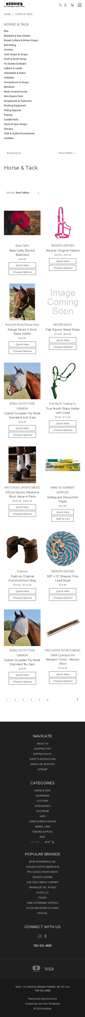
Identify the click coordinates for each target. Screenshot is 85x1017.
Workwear (42, 795)
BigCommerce (49, 998)
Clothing (42, 801)
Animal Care (42, 826)
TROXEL (42, 897)
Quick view (22, 265)
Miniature (9, 86)
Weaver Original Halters (63, 250)
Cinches (8, 49)
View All (42, 913)
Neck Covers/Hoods (15, 91)
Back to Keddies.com (42, 759)
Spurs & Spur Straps (15, 124)
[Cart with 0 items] (72, 5)
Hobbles (9, 77)
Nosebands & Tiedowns (18, 100)
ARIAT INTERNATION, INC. (42, 861)
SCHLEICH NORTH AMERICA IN (42, 866)
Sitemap (42, 769)
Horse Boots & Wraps (16, 82)
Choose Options (22, 272)
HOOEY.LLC (42, 892)
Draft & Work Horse (15, 58)
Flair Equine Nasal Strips (63, 329)
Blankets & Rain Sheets (17, 35)
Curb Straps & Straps (16, 54)
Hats (42, 816)
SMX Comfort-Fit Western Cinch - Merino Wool (63, 659)
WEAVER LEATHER (43, 877)
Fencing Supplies (42, 831)
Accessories (42, 806)
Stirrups (8, 128)
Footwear (42, 811)
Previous (6, 1013)
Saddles (8, 138)
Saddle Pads (11, 119)
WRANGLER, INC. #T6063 (42, 887)
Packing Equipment (15, 105)
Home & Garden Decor (42, 821)
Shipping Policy (42, 754)
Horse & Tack (42, 790)
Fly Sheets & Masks (15, 63)
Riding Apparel (12, 110)
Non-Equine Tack (13, 96)
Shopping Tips (42, 748)
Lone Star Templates (49, 1003)
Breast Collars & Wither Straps (21, 40)
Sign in (34, 764)
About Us (42, 743)
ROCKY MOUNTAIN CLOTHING (42, 908)
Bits (6, 31)
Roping (8, 114)
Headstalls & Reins (15, 72)
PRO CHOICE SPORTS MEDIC (42, 872)
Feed (42, 837)
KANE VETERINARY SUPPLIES (42, 903)
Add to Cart (63, 518)
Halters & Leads (13, 68)
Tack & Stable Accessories (19, 133)
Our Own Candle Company (42, 882)
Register (49, 764)
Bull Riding (10, 45)
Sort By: (10, 192)
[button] (41, 153)
